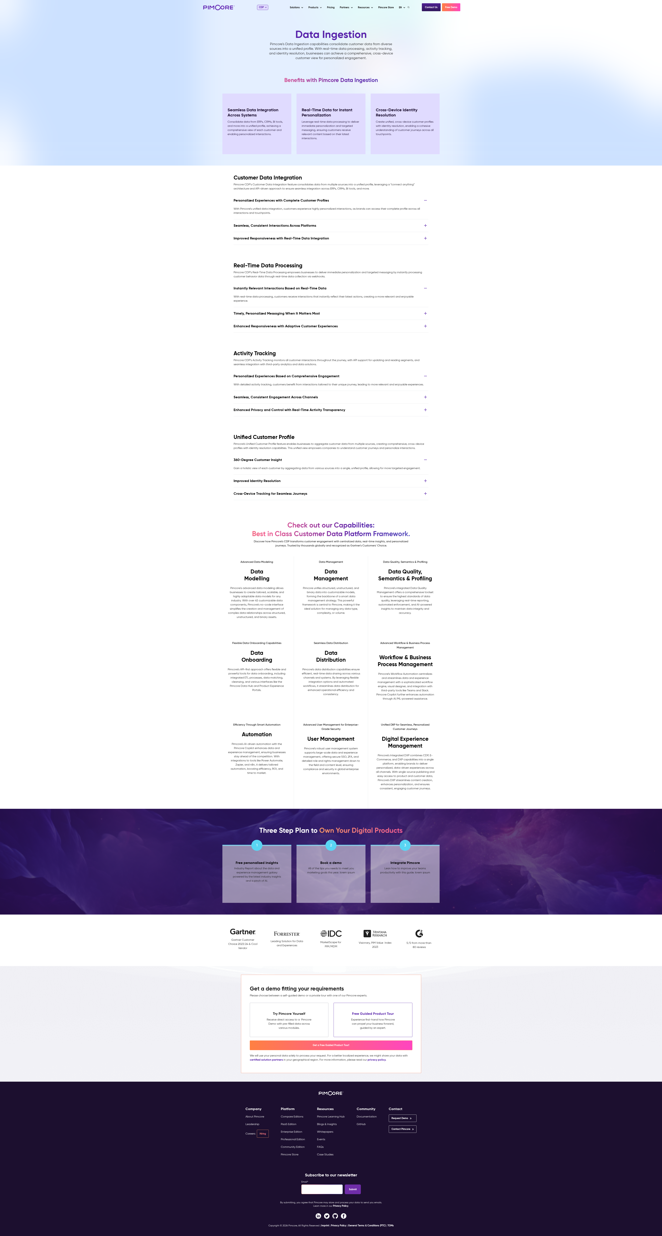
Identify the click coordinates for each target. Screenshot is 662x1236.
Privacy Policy (340, 1205)
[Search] (408, 7)
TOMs (391, 1225)
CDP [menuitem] (261, 7)
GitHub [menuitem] (361, 1124)
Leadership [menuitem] (252, 1124)
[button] (331, 7)
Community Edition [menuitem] (293, 1146)
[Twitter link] (327, 1215)
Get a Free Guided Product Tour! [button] (331, 1045)
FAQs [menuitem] (320, 1146)
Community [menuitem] (366, 1109)
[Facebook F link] (318, 1215)
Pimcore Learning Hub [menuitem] (331, 1116)
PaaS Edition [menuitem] (288, 1124)
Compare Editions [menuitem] (292, 1116)
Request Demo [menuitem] (400, 1118)
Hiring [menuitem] (263, 1133)
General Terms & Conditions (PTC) (367, 1225)
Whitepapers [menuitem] (325, 1131)
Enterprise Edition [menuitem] (291, 1131)
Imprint (325, 1225)
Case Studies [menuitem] (325, 1154)
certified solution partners (266, 1059)
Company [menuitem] (253, 1109)
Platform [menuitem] (288, 1109)
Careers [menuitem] (250, 1133)
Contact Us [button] (431, 7)
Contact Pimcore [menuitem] (401, 1129)
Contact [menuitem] (395, 1109)
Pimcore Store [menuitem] (289, 1154)
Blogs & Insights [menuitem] (327, 1124)
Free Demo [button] (451, 7)
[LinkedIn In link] (344, 1215)
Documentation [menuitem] (367, 1116)
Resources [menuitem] (325, 1109)
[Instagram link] (335, 1215)
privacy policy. (377, 1059)
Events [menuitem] (321, 1139)
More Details (257, 627)
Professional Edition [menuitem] (293, 1139)
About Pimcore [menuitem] (254, 1116)
